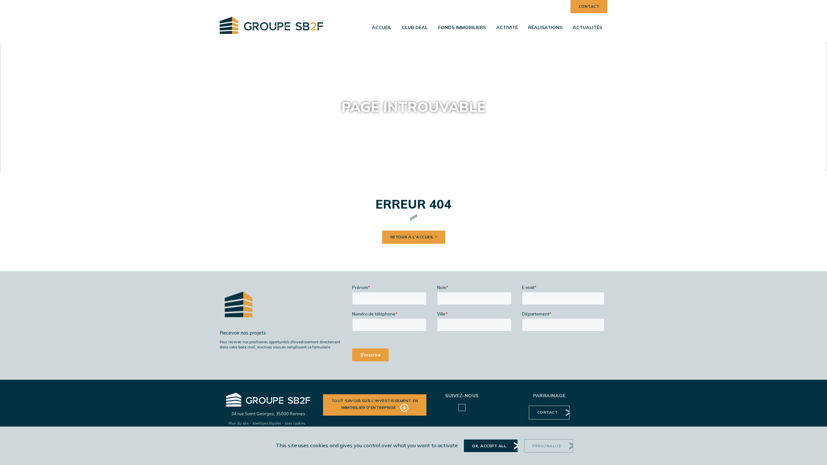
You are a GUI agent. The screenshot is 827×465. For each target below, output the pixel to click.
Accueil (382, 27)
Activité (507, 27)
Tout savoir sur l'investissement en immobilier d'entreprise (374, 403)
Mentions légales (267, 423)
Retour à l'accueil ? (413, 236)
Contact (589, 6)
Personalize (546, 445)
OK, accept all (489, 445)
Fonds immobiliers (462, 27)
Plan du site (238, 423)
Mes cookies (295, 423)
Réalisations (545, 27)
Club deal (415, 27)
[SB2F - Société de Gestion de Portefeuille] (271, 21)
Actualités (587, 27)
